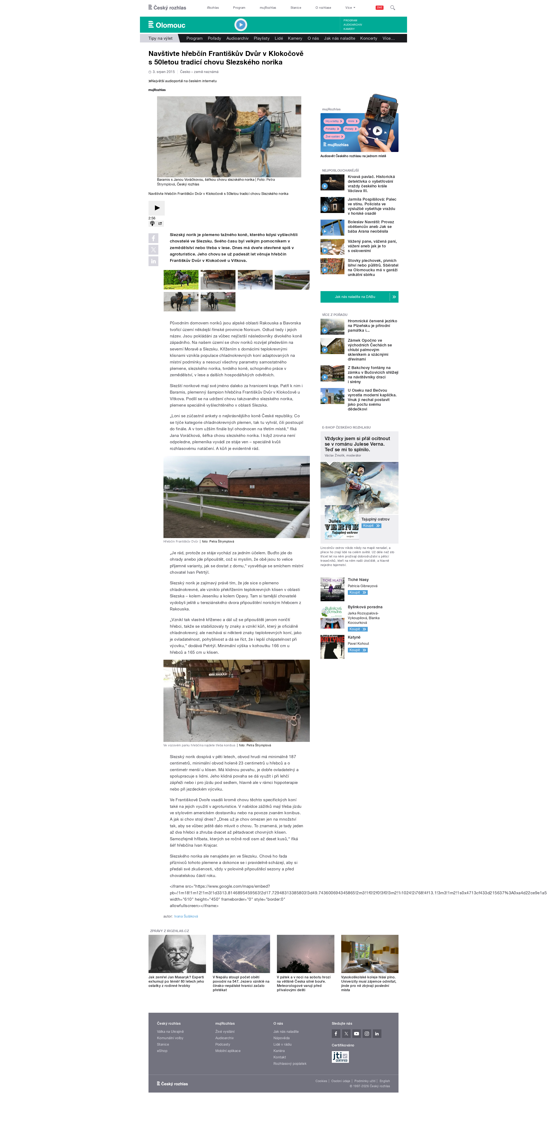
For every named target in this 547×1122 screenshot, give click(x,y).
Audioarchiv (353, 24)
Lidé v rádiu (283, 1044)
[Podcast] (152, 224)
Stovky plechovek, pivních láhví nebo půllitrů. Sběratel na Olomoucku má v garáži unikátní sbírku (373, 267)
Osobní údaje (340, 1081)
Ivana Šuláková (186, 916)
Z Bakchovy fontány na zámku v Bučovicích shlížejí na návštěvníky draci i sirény (373, 374)
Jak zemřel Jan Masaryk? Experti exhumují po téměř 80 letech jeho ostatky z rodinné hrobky (176, 981)
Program (239, 7)
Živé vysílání (333, 136)
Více (389, 38)
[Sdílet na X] (153, 250)
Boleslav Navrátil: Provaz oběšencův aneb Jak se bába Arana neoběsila (371, 226)
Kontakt (280, 1057)
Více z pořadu (335, 315)
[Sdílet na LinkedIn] (153, 261)
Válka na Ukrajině (170, 1032)
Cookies (321, 1081)
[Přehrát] (157, 208)
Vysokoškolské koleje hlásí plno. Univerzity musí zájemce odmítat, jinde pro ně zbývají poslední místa (368, 983)
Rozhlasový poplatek (290, 1064)
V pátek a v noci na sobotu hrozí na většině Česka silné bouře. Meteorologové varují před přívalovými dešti (304, 983)
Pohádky (331, 128)
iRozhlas (213, 7)
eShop (162, 1051)
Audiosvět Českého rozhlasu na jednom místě (353, 156)
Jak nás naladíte (339, 38)
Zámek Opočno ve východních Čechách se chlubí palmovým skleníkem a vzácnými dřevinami (370, 349)
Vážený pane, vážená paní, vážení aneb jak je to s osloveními (372, 246)
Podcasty (222, 1044)
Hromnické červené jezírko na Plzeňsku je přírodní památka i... (372, 326)
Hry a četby (332, 121)
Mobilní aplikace (228, 1051)
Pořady (214, 38)
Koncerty (369, 38)
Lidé (279, 38)
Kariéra (279, 1051)
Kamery (349, 29)
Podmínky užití (364, 1081)
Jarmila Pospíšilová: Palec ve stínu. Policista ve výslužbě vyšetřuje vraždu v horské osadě (372, 206)
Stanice (296, 7)
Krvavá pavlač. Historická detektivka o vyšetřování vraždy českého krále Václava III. (371, 183)
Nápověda (282, 1038)
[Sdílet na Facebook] (153, 238)
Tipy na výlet (160, 38)
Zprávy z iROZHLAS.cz (169, 931)
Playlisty (262, 38)
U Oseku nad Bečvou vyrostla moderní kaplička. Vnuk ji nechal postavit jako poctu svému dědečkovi (372, 399)
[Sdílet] (160, 224)
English (385, 1081)
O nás (313, 38)
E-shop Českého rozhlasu (346, 427)
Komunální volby (170, 1038)
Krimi (351, 121)
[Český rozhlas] (167, 7)
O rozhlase (323, 7)
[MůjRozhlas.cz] (157, 90)
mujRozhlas (268, 7)
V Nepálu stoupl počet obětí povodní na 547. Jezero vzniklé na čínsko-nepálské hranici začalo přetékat (241, 983)
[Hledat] (392, 7)
